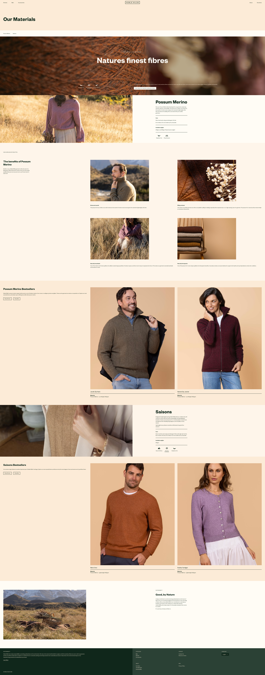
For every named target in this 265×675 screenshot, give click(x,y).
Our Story (138, 666)
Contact (181, 651)
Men (13, 2)
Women (5, 2)
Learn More (5, 660)
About (251, 2)
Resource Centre (182, 655)
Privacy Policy (182, 666)
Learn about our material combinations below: (145, 88)
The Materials (139, 667)
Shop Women (7, 298)
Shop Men (17, 298)
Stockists (259, 2)
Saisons (14, 33)
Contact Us (181, 654)
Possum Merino (6, 33)
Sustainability (139, 669)
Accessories (21, 2)
